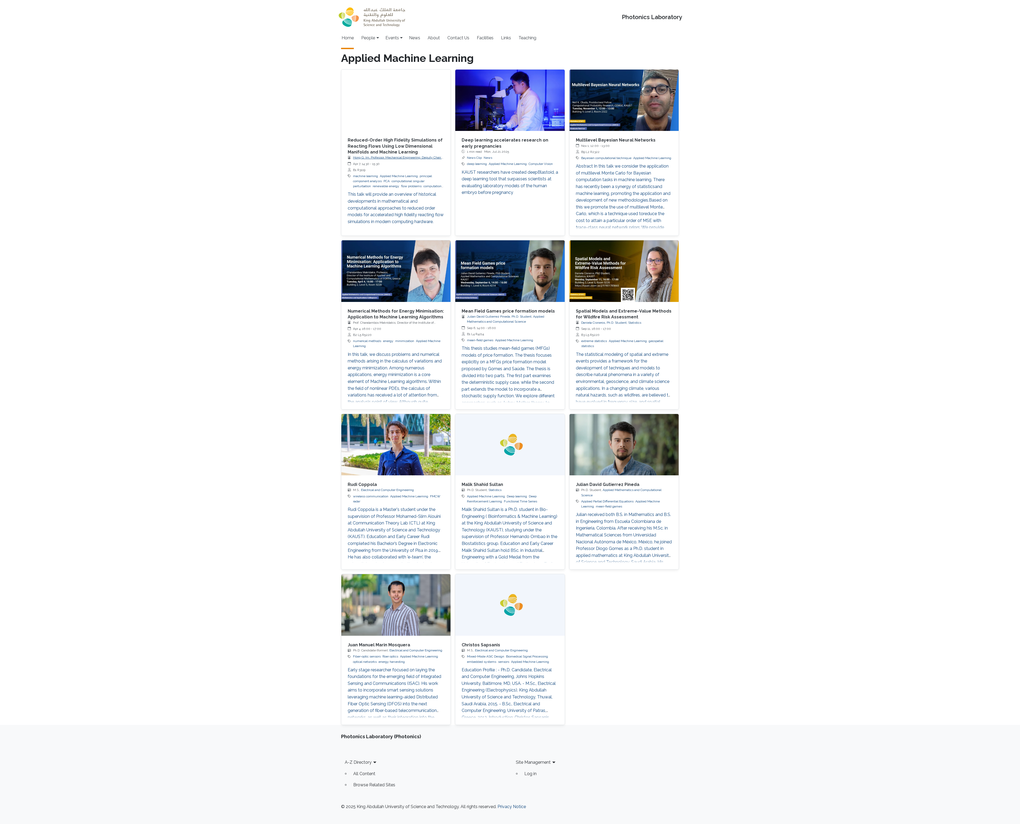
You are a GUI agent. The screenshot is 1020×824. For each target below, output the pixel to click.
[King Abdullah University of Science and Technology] (372, 17)
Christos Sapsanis (481, 644)
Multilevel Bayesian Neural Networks (616, 140)
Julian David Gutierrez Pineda (607, 484)
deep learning (477, 164)
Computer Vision (541, 164)
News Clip (474, 158)
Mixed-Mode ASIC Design (485, 656)
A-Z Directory (358, 762)
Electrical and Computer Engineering (387, 490)
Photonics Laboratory (652, 17)
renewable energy (386, 186)
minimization (404, 341)
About (434, 37)
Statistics (495, 490)
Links (506, 37)
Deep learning (517, 496)
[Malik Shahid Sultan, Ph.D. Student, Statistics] (509, 444)
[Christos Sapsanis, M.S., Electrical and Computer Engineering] (509, 604)
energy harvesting (392, 662)
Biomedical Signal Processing (527, 656)
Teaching (527, 37)
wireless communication (370, 496)
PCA (387, 181)
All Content (364, 773)
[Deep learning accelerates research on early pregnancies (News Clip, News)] (509, 100)
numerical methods (367, 341)
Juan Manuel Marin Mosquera (379, 644)
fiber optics (390, 656)
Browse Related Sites (374, 784)
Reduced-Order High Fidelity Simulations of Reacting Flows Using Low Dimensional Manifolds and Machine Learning (395, 146)
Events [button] (392, 37)
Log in (530, 773)
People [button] (368, 37)
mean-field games (480, 340)
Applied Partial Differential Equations (607, 501)
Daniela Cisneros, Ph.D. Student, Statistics (611, 323)
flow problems (411, 186)
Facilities (485, 37)
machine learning (365, 176)
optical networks (365, 662)
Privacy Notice (512, 806)
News (414, 37)
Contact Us (458, 37)
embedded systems (481, 662)
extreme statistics (594, 341)
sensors (503, 662)
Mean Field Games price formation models (508, 311)
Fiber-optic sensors (367, 656)
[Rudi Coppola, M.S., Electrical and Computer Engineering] (395, 444)
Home (348, 37)
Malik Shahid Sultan (482, 484)
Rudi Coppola (362, 484)
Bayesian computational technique (606, 158)
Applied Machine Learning (399, 176)
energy (388, 341)
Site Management (533, 762)
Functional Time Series (520, 501)
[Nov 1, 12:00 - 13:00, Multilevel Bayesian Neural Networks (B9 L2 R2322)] (624, 100)
